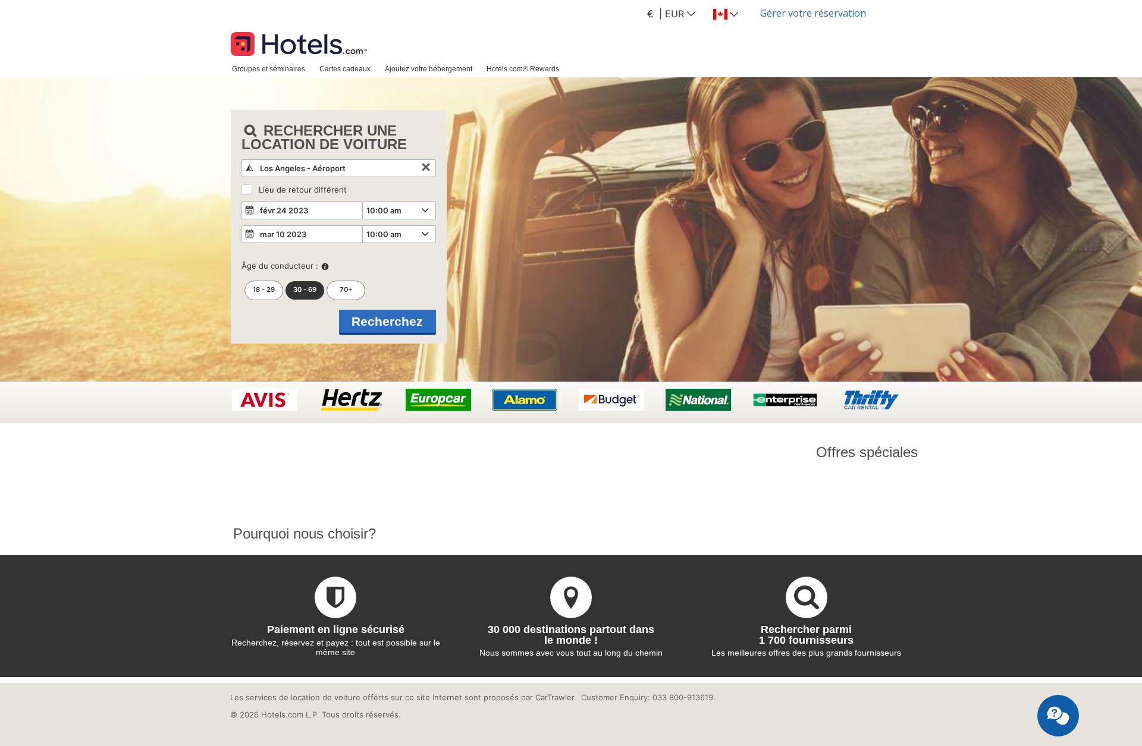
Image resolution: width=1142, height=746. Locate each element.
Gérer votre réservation (813, 13)
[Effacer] (425, 168)
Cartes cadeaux (345, 69)
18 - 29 (264, 289)
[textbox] (338, 168)
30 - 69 (304, 289)
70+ (346, 289)
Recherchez (387, 321)
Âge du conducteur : (279, 265)
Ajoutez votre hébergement (428, 69)
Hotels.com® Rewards (523, 69)
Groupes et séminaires (268, 69)
